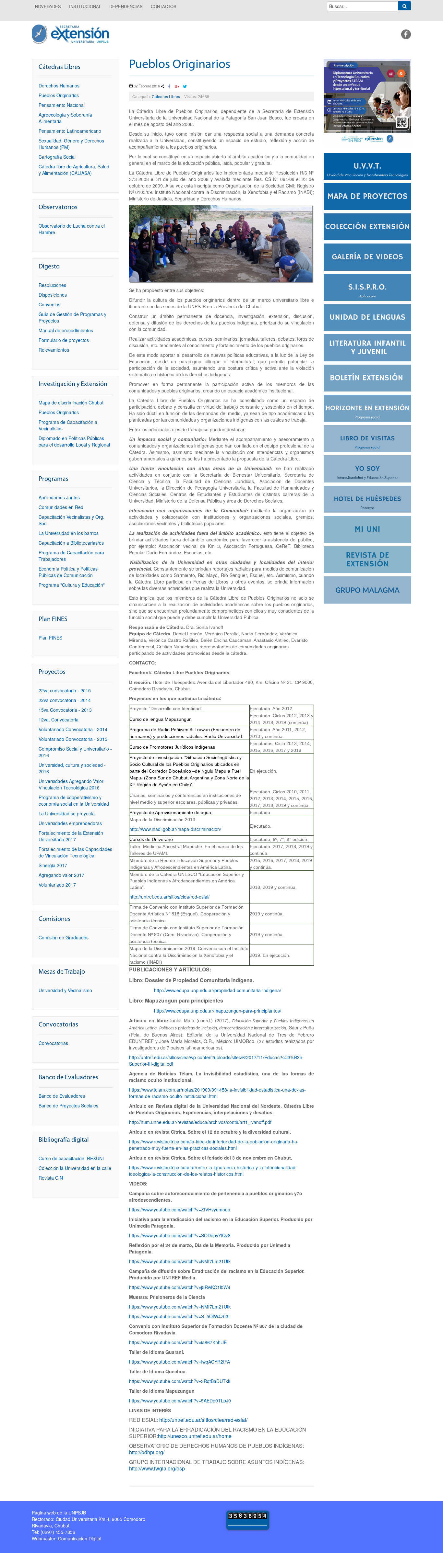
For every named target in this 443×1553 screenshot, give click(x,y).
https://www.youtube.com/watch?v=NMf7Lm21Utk (180, 1261)
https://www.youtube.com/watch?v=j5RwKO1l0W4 (179, 1287)
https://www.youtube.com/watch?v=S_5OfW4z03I (179, 1316)
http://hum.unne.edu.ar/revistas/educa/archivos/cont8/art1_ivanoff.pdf (200, 1122)
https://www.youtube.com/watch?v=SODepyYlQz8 (180, 1235)
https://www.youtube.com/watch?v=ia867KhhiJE (178, 1342)
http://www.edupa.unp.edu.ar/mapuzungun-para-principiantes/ (217, 1010)
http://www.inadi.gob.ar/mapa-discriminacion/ (175, 829)
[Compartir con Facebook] (169, 86)
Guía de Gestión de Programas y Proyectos (72, 317)
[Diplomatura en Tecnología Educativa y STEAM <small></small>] (367, 101)
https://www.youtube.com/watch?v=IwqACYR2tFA (179, 1361)
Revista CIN (51, 1177)
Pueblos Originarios (179, 65)
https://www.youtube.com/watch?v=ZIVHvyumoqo (179, 1209)
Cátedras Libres (166, 96)
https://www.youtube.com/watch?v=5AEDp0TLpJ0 (180, 1400)
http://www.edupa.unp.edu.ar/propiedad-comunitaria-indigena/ (217, 990)
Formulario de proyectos (64, 340)
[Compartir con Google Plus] (177, 86)
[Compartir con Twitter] (184, 86)
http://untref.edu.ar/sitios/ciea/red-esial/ (169, 896)
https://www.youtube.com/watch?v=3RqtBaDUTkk (179, 1381)
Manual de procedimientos (66, 330)
